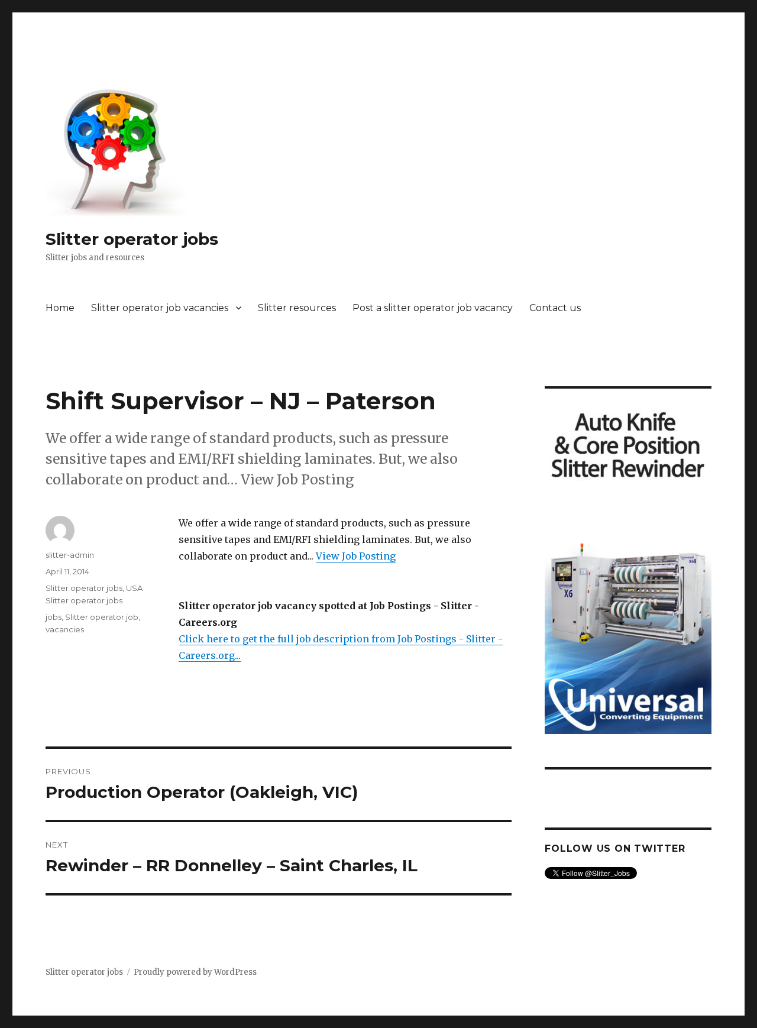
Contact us (555, 307)
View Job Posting (356, 556)
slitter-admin (70, 555)
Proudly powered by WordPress (195, 972)
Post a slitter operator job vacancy (432, 307)
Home (60, 307)
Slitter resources (297, 307)
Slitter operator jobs (132, 239)
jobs (54, 617)
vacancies (65, 629)
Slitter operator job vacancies (159, 307)
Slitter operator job (101, 617)
